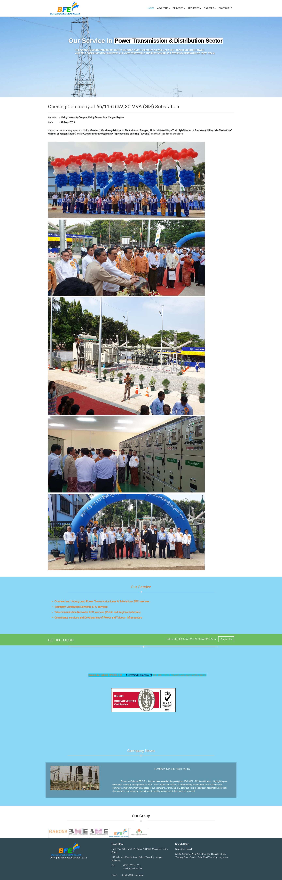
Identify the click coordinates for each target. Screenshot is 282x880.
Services (178, 8)
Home (151, 8)
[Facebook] (53, 864)
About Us (162, 8)
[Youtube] (59, 864)
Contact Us (226, 8)
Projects (193, 8)
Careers (209, 8)
